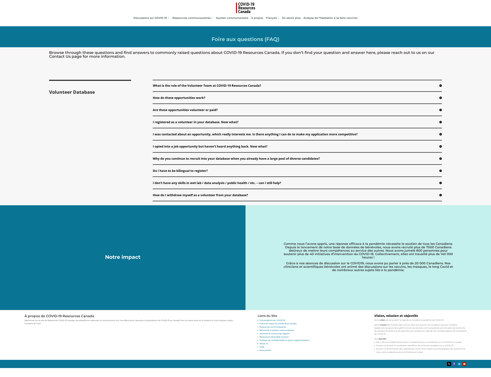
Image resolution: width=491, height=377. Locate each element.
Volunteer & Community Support (274, 333)
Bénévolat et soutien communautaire (276, 330)
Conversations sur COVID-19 (272, 320)
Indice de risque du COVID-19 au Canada (278, 323)
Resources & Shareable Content (274, 337)
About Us (263, 343)
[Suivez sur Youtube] (464, 364)
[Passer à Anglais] (245, 370)
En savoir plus (291, 17)
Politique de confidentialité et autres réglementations (284, 340)
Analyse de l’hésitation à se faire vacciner (330, 17)
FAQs (261, 347)
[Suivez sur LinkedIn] (459, 364)
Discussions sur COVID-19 (150, 17)
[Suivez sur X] (449, 364)
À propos (257, 17)
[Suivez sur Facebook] (454, 364)
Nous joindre (265, 350)
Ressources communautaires (191, 17)
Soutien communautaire (232, 17)
